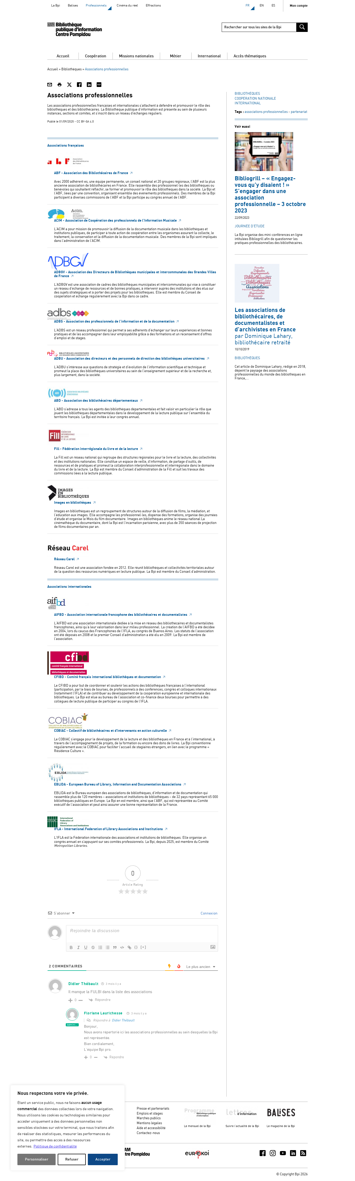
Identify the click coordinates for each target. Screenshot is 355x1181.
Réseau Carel (64, 559)
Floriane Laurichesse (103, 1013)
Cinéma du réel (127, 5)
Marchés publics (149, 1118)
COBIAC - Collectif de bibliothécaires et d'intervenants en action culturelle (111, 731)
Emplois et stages (150, 1113)
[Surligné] (93, 947)
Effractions (153, 5)
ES (273, 5)
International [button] (209, 56)
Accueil (63, 56)
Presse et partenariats (153, 1108)
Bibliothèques (71, 69)
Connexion (209, 913)
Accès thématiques (250, 56)
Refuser (71, 1159)
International (248, 103)
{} (136, 947)
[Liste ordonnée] (100, 947)
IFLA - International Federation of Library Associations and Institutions (109, 829)
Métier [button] (175, 56)
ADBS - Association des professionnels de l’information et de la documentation (114, 321)
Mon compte (299, 6)
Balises (73, 5)
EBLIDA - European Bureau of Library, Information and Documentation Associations (118, 784)
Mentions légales (149, 1123)
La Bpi (55, 5)
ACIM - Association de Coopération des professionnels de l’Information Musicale (116, 220)
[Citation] (115, 947)
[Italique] (78, 947)
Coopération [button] (95, 56)
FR (247, 5)
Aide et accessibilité (151, 1128)
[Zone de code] (122, 947)
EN (262, 5)
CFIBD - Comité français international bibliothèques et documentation (108, 677)
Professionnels (96, 5)
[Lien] (129, 947)
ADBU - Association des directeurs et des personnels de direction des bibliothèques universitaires (130, 358)
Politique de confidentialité (55, 1146)
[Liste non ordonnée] (107, 947)
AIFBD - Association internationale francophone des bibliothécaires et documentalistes (121, 615)
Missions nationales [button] (136, 56)
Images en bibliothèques (73, 502)
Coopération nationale (255, 98)
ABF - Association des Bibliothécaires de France (91, 173)
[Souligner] (85, 947)
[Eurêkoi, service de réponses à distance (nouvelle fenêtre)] (197, 1159)
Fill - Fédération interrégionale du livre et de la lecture (96, 449)
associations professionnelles (266, 112)
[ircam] (130, 1155)
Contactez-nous (148, 1133)
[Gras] (71, 947)
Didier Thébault (123, 1020)
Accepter (102, 1159)
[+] (143, 947)
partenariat (299, 112)
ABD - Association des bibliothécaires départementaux (96, 400)
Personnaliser (36, 1159)
